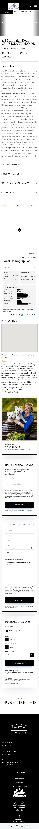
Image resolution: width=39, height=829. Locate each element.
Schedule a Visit (26, 524)
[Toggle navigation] (35, 6)
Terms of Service (10, 607)
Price (7, 636)
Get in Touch (19, 772)
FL (17, 387)
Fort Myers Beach (10, 390)
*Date (7, 545)
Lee (21, 387)
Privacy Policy (8, 498)
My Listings (8, 449)
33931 (21, 390)
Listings (11, 387)
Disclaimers (19, 782)
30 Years (10, 630)
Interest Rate (9, 652)
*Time (7, 552)
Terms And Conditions (19, 786)
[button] (3, 23)
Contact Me (23, 449)
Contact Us (12, 524)
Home (3, 387)
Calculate (19, 663)
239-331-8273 (30, 6)
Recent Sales (15, 449)
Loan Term (9, 626)
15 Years (19, 630)
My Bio (28, 449)
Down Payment (10, 644)
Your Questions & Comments (14, 559)
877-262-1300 (6, 754)
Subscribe (19, 505)
